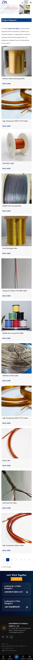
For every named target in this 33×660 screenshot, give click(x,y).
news (6, 643)
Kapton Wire (6, 460)
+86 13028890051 (12, 607)
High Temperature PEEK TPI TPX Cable (15, 121)
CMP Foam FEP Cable (9, 503)
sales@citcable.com (13, 592)
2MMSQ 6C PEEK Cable (10, 376)
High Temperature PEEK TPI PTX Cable (15, 418)
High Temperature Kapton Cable (13, 545)
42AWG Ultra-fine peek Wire (11, 206)
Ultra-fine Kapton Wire (9, 248)
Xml (3, 648)
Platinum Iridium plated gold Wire (13, 78)
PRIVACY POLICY (9, 648)
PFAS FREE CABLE (8, 163)
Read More (6, 84)
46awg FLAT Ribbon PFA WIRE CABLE (14, 291)
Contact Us (16, 579)
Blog (3, 643)
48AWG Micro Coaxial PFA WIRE (12, 333)
